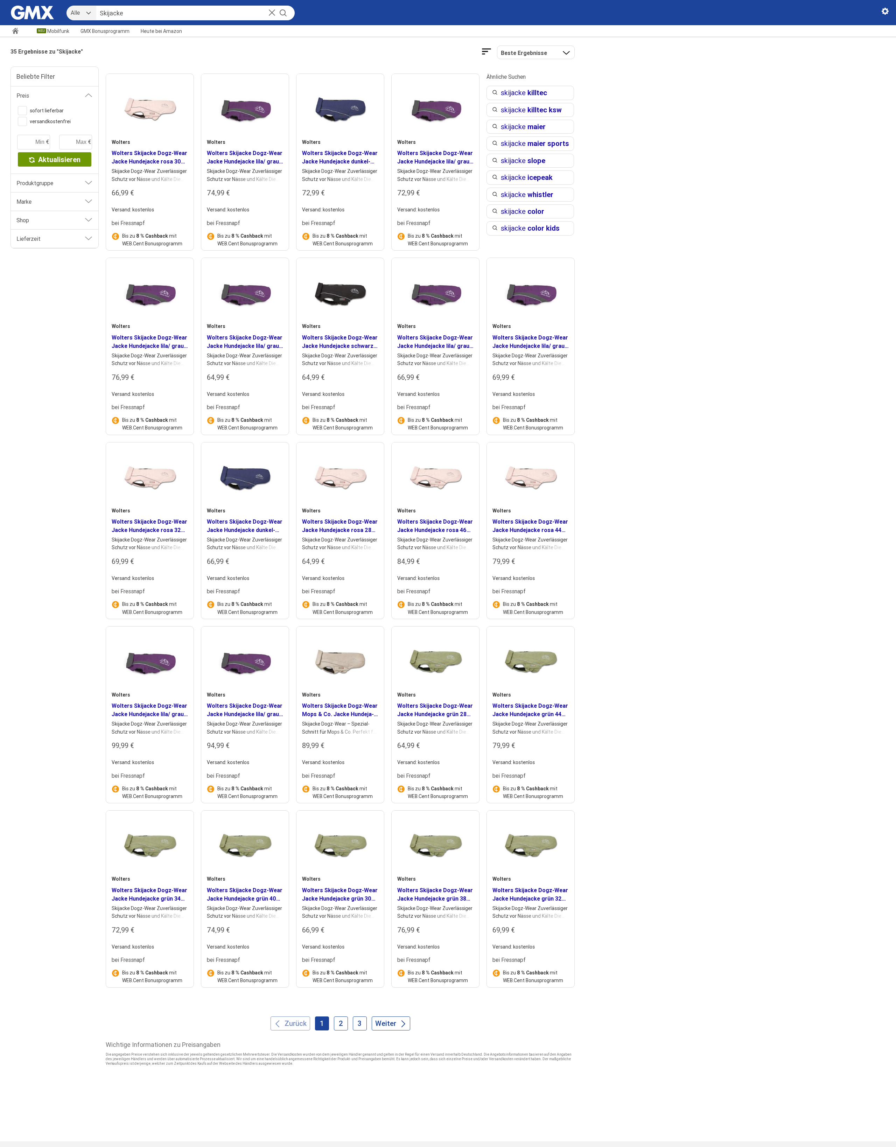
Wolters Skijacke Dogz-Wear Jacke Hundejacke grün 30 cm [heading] (340, 895)
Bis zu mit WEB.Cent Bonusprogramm (152, 240)
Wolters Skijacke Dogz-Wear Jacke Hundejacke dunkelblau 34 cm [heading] (340, 157)
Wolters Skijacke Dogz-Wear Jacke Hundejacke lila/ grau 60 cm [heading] (149, 710)
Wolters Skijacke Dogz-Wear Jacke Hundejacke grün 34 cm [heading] (149, 895)
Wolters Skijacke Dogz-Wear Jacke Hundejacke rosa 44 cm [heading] (530, 526)
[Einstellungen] (885, 12)
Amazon (161, 31)
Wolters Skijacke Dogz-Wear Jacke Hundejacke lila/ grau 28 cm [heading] (244, 342)
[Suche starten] (283, 13)
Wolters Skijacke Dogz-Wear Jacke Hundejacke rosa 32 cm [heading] (149, 526)
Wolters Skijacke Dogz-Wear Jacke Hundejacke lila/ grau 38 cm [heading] (149, 342)
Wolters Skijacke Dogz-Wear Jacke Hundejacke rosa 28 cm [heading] (340, 526)
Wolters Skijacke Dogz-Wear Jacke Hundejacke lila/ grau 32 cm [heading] (530, 342)
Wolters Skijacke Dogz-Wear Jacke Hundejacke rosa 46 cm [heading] (435, 526)
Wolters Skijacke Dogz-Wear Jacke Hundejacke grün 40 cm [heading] (244, 895)
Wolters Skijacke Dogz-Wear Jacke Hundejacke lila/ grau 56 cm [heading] (244, 710)
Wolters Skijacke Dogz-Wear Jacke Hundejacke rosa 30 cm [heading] (149, 157)
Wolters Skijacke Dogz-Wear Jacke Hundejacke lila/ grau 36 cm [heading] (244, 157)
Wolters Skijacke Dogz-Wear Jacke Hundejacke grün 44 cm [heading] (530, 710)
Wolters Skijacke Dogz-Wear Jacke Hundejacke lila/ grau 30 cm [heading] (435, 342)
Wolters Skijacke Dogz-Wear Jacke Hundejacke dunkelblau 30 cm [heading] (244, 526)
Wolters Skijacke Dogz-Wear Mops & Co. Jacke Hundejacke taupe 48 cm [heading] (340, 710)
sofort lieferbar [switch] (47, 110)
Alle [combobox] (75, 12)
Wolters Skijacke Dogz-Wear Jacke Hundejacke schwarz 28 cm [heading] (340, 342)
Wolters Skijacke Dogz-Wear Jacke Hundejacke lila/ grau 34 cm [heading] (435, 157)
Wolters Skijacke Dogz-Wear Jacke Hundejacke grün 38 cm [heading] (435, 895)
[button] (271, 13)
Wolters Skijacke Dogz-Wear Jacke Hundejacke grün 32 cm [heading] (530, 895)
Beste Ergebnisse (524, 52)
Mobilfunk (58, 31)
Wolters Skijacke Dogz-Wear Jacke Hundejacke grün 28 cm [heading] (435, 710)
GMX (105, 31)
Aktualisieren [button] (59, 159)
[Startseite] (18, 31)
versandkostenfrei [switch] (50, 121)
